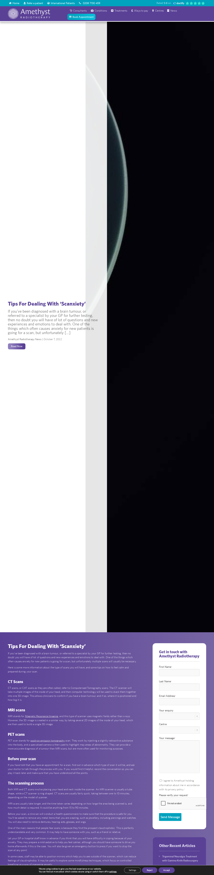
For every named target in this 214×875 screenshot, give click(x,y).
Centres (159, 10)
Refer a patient (35, 3)
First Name (165, 666)
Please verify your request (174, 795)
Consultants (80, 10)
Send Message (170, 817)
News (173, 10)
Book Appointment (83, 16)
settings (113, 871)
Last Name (165, 681)
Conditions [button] (101, 10)
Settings (132, 870)
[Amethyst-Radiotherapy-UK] (37, 13)
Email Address (167, 695)
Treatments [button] (121, 10)
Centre (163, 724)
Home (16, 3)
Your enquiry (166, 710)
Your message (167, 738)
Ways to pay (141, 10)
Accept (166, 870)
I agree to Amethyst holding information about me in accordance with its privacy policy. (179, 785)
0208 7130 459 (91, 3)
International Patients (63, 3)
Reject (150, 870)
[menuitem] (14, 3)
